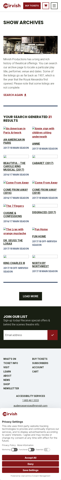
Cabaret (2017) (42, 163)
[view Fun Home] (45, 229)
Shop (6, 384)
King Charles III (14, 263)
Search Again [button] (13, 95)
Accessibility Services (30, 396)
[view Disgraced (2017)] (45, 205)
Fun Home (39, 236)
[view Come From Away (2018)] (45, 183)
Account (38, 367)
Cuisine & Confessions (12, 214)
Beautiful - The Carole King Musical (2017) (14, 166)
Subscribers (40, 363)
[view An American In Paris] (16, 131)
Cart (35, 371)
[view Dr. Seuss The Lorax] (16, 231)
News (6, 380)
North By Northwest (40, 264)
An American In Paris (14, 141)
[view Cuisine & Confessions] (16, 206)
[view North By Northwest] (45, 256)
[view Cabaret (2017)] (45, 156)
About (7, 375)
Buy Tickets (32, 6)
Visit (6, 367)
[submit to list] (52, 335)
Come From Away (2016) (15, 191)
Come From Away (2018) (44, 191)
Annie (36, 143)
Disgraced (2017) (44, 212)
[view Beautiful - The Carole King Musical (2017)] (16, 156)
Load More (30, 296)
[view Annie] (45, 133)
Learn (7, 371)
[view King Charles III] (16, 256)
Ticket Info (10, 363)
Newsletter (11, 388)
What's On (9, 359)
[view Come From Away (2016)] (16, 183)
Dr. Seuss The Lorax (13, 242)
